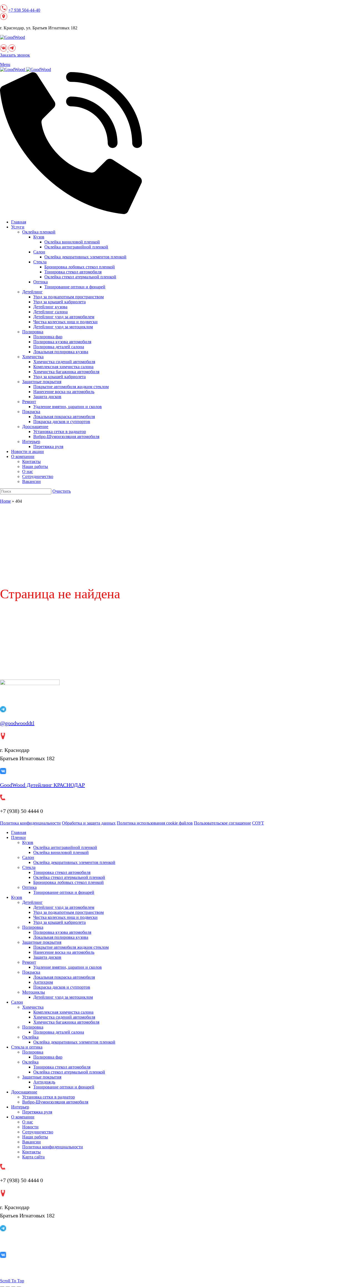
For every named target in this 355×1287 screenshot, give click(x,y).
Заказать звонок (15, 55)
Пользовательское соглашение (222, 823)
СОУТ (258, 823)
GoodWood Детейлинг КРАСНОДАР (42, 785)
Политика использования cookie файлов (155, 823)
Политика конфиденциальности (30, 823)
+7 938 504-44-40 (24, 10)
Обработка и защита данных (89, 823)
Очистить (61, 491)
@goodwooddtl (17, 723)
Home (5, 501)
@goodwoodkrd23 (20, 1242)
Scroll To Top (12, 1280)
